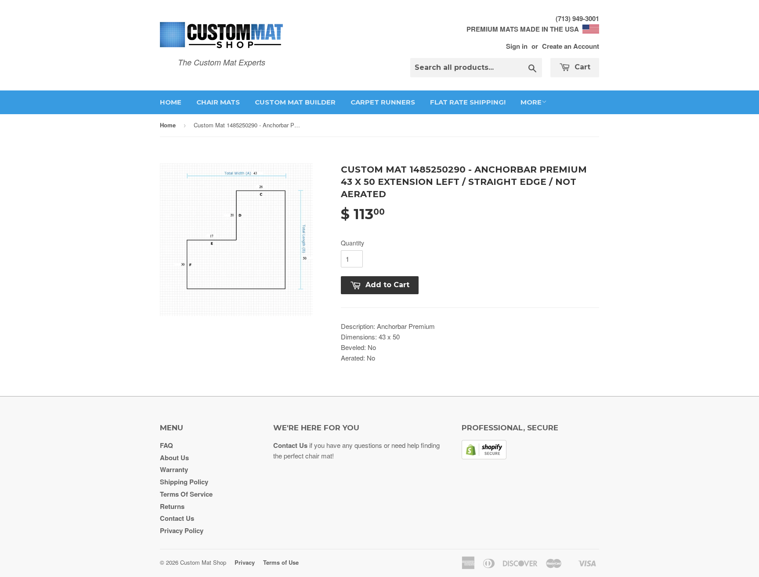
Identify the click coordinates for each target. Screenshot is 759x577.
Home (170, 102)
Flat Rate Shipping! (468, 102)
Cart (581, 67)
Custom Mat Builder (295, 102)
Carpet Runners (383, 102)
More (531, 102)
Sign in (517, 46)
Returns (172, 506)
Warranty (174, 469)
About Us (174, 457)
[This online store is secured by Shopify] (484, 457)
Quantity (352, 242)
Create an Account (570, 46)
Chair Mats (218, 102)
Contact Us (177, 518)
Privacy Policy (181, 530)
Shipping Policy (184, 482)
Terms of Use (281, 562)
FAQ (166, 445)
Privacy (245, 562)
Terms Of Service (186, 494)
